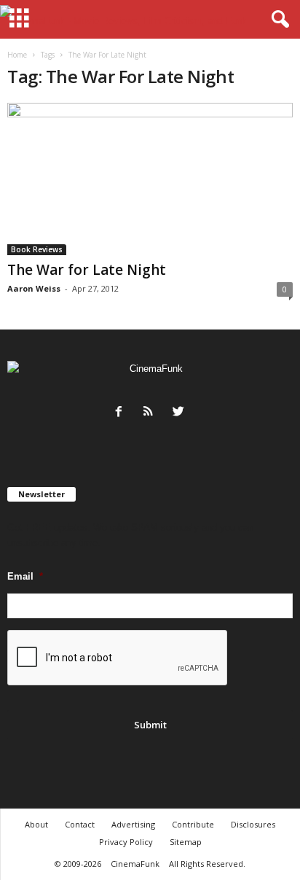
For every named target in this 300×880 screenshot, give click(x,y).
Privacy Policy (126, 841)
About (36, 824)
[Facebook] (122, 413)
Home (17, 55)
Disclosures (253, 824)
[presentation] (118, 658)
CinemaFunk (135, 863)
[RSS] (152, 413)
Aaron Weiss (33, 288)
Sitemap (186, 841)
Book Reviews (37, 249)
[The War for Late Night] (150, 179)
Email (25, 576)
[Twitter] (180, 413)
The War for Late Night (86, 269)
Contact (80, 824)
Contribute (193, 824)
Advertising (133, 824)
